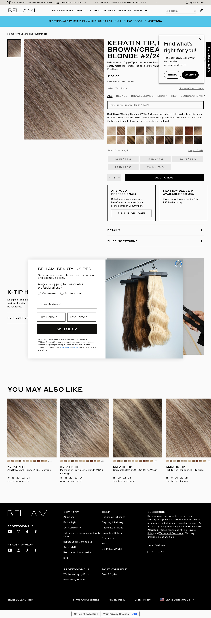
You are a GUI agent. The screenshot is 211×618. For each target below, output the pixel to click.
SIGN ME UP (67, 329)
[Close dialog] (178, 264)
